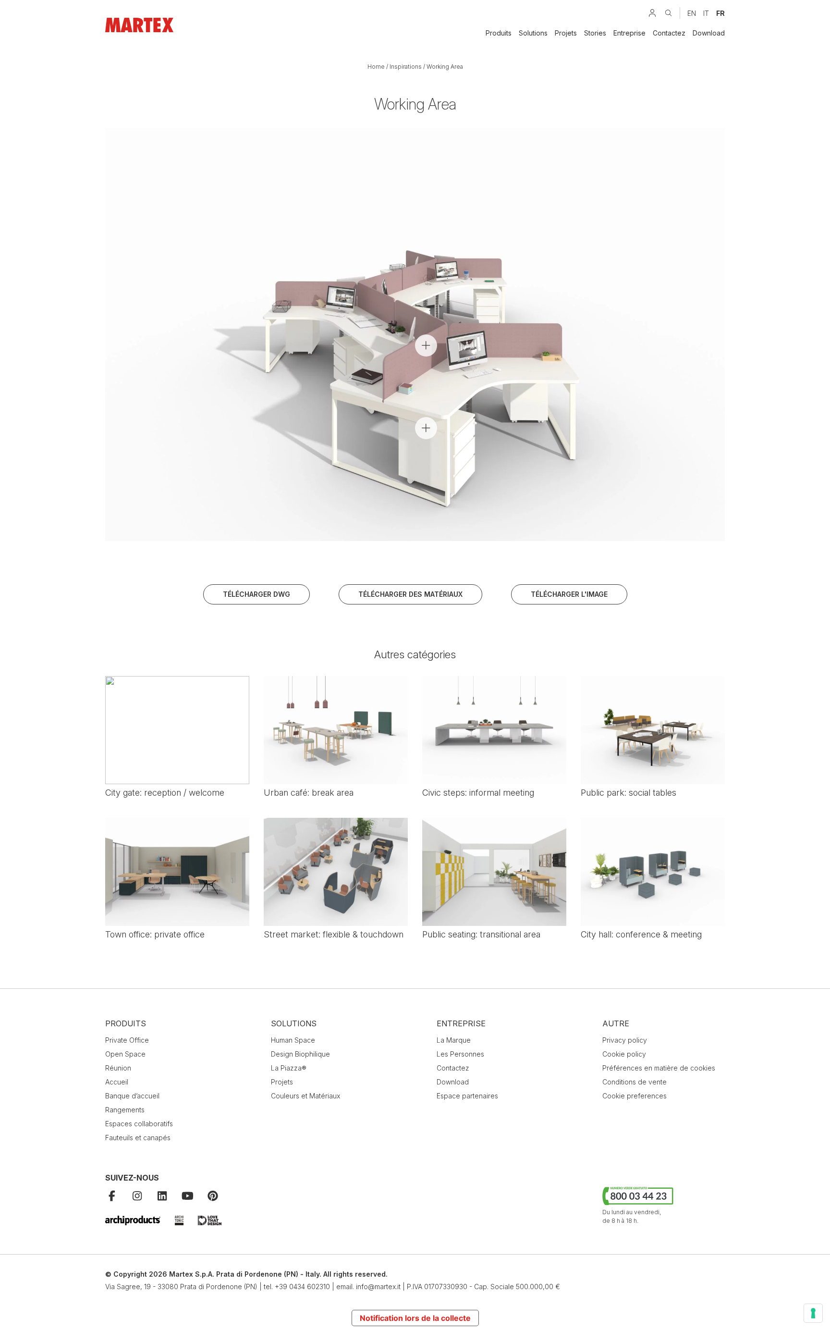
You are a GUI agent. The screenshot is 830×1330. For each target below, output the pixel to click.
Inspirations (406, 66)
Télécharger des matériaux (410, 594)
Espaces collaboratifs (139, 1124)
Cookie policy (624, 1054)
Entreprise (629, 33)
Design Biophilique (300, 1054)
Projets (566, 33)
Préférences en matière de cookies (658, 1068)
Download (709, 33)
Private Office (127, 1040)
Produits (499, 33)
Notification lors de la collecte (415, 1318)
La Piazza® (288, 1068)
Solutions (533, 33)
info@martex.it (378, 1286)
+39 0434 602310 (302, 1286)
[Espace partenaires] (652, 13)
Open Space (125, 1054)
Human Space (293, 1040)
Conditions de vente (634, 1082)
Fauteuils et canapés (138, 1137)
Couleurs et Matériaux (305, 1096)
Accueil (116, 1082)
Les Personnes (460, 1054)
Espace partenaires (467, 1096)
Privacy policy (624, 1040)
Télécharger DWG (256, 594)
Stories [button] (595, 33)
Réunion (118, 1068)
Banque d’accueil (132, 1096)
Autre (615, 1023)
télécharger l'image (569, 594)
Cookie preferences (634, 1096)
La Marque (454, 1040)
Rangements (125, 1110)
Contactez (669, 33)
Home (376, 66)
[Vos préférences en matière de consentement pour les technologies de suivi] (813, 1313)
